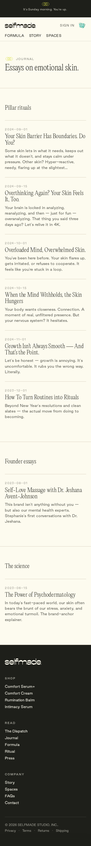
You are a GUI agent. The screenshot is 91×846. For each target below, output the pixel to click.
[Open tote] (82, 25)
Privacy (10, 830)
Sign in (67, 25)
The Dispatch (16, 731)
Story (35, 36)
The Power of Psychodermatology (40, 595)
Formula (14, 36)
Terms (26, 830)
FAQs (10, 796)
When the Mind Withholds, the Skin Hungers (43, 298)
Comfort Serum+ (20, 686)
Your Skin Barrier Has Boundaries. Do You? (45, 139)
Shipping (62, 830)
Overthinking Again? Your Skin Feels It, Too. (44, 196)
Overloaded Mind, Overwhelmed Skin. (45, 250)
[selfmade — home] (20, 25)
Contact (12, 803)
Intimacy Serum (19, 707)
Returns (43, 830)
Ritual (10, 751)
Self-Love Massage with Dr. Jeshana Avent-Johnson (43, 493)
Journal (11, 738)
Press (10, 758)
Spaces (53, 36)
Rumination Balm (20, 700)
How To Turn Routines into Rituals (42, 397)
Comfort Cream (19, 693)
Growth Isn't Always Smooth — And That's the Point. (44, 349)
